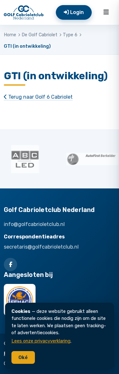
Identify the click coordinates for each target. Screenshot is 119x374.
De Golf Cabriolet (39, 35)
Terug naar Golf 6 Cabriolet (40, 97)
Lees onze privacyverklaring (40, 341)
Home (10, 35)
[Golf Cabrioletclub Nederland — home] (23, 12)
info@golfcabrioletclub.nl (34, 224)
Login (76, 12)
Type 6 (70, 35)
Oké (23, 357)
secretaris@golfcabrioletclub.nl (41, 247)
